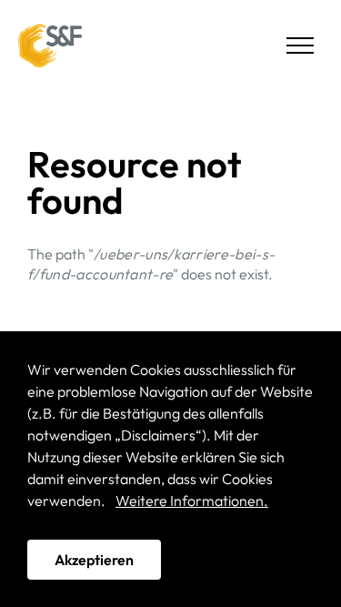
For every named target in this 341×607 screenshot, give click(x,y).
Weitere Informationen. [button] (191, 500)
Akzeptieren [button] (94, 560)
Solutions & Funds (50, 45)
